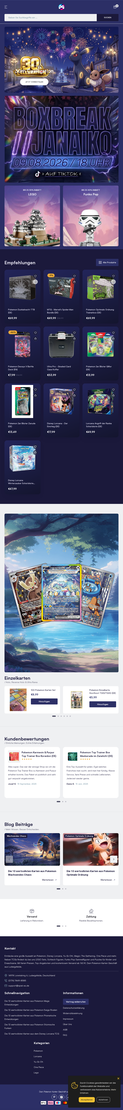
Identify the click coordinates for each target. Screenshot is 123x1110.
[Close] (118, 1078)
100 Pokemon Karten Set (43, 690)
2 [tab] (58, 716)
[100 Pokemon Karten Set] (18, 700)
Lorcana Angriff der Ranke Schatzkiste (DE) (99, 425)
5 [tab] (67, 716)
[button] (6, 7)
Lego (36, 1072)
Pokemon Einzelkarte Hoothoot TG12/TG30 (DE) (102, 691)
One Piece (39, 1067)
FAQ (65, 1035)
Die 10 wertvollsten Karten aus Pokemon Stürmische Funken (29, 1026)
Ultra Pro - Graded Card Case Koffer (59, 368)
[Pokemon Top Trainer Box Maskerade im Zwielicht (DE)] (73, 757)
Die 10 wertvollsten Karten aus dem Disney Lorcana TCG (31, 1033)
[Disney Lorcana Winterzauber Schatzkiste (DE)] (22, 458)
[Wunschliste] (35, 276)
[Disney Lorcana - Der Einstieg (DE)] (61, 401)
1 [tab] (54, 716)
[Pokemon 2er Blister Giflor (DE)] (100, 344)
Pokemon (38, 1050)
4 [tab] (64, 716)
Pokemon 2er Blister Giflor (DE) (99, 368)
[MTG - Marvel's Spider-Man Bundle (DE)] (61, 287)
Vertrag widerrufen (76, 1001)
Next (113, 859)
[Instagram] (61, 1097)
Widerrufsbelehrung (72, 1013)
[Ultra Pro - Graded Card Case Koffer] (61, 344)
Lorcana (38, 1056)
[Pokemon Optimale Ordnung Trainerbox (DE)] (100, 287)
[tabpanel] (61, 382)
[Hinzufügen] (74, 281)
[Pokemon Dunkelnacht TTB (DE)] (22, 287)
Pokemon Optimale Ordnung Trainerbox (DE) (100, 311)
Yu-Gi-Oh (38, 1061)
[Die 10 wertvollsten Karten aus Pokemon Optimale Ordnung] (90, 849)
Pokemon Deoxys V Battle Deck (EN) (21, 368)
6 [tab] (70, 716)
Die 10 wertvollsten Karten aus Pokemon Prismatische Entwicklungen (30, 1017)
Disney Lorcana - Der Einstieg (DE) (57, 425)
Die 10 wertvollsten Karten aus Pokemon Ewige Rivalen (30, 1010)
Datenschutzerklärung (73, 1008)
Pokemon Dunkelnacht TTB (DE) (21, 311)
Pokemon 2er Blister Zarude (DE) (21, 425)
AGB (65, 1029)
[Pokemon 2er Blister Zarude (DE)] (22, 401)
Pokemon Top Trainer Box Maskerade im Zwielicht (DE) (96, 754)
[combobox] (50, 17)
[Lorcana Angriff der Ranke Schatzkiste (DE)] (100, 401)
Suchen (107, 17)
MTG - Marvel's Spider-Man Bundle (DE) (60, 311)
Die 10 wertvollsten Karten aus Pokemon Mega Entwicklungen (26, 1003)
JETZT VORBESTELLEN (34, 82)
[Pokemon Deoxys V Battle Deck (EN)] (22, 344)
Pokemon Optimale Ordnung (79, 836)
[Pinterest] (54, 1097)
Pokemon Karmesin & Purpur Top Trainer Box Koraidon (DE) (39, 754)
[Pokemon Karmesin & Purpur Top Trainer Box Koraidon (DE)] (14, 757)
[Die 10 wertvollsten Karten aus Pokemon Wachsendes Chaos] (32, 849)
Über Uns (67, 1024)
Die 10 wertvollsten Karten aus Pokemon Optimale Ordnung (91, 873)
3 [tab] (61, 716)
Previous (9, 859)
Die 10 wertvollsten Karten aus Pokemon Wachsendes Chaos (32, 873)
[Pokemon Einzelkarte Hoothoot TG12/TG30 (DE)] (76, 700)
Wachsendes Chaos (16, 836)
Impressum (68, 1019)
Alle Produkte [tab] (109, 262)
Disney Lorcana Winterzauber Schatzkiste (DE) (20, 482)
